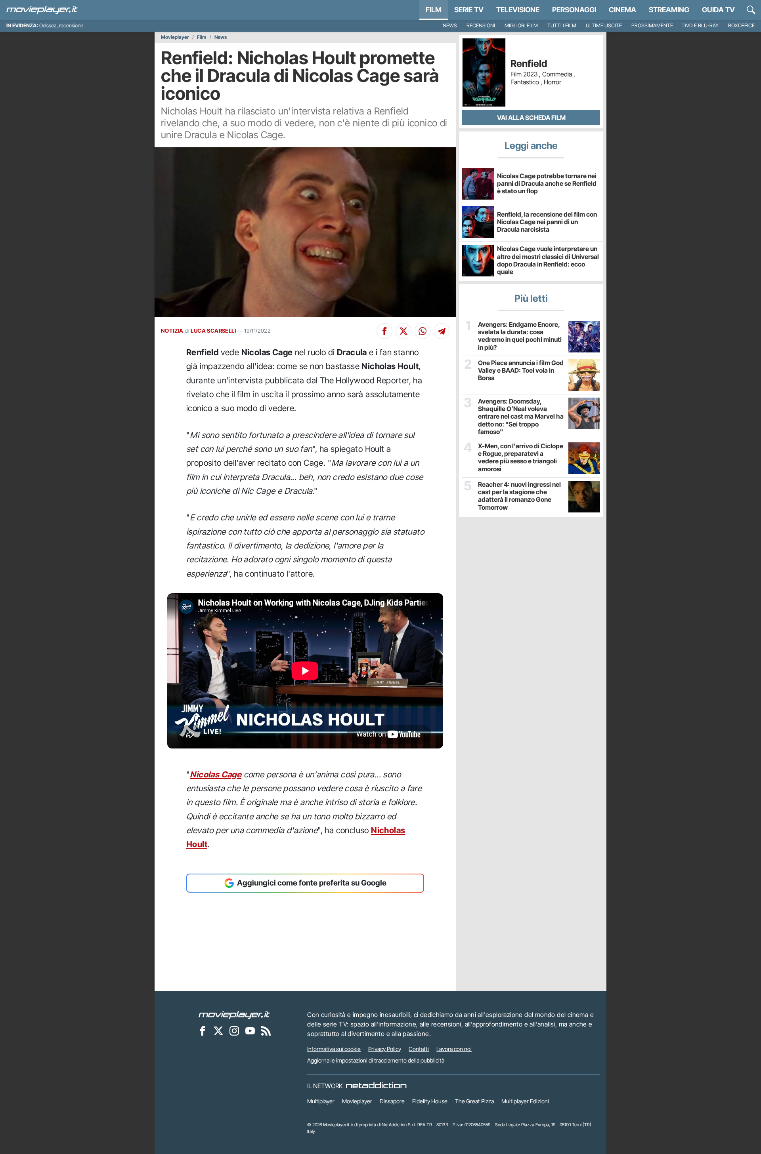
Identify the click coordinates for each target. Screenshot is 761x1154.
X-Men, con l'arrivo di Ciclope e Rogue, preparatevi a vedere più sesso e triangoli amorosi (520, 457)
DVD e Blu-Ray (701, 26)
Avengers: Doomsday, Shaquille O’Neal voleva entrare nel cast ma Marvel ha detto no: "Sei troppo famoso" (521, 417)
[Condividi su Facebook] (384, 331)
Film (434, 10)
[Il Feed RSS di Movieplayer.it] (266, 1031)
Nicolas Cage (215, 774)
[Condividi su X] (403, 331)
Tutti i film (561, 26)
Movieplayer (175, 37)
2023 (530, 74)
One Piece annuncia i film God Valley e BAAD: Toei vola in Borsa (521, 370)
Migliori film (521, 26)
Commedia (557, 74)
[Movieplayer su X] (218, 1031)
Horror (552, 82)
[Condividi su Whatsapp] (422, 331)
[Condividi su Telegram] (441, 331)
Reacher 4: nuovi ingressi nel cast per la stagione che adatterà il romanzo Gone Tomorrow (519, 496)
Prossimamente (652, 26)
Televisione (517, 10)
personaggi (574, 10)
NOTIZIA (172, 331)
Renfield (529, 64)
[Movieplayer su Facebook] (202, 1031)
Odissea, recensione (61, 26)
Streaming (669, 10)
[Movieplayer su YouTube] (250, 1031)
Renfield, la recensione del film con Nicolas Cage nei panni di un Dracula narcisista (547, 221)
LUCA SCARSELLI (213, 331)
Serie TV (469, 10)
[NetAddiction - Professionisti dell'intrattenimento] (376, 1086)
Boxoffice (741, 26)
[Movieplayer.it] (42, 10)
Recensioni (481, 26)
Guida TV (718, 10)
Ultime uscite (604, 26)
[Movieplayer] (234, 1015)
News (450, 26)
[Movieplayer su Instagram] (234, 1031)
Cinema (622, 10)
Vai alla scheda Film (531, 118)
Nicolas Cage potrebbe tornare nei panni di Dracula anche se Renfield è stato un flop (547, 183)
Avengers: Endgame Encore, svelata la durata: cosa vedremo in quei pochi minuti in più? (520, 336)
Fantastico (525, 82)
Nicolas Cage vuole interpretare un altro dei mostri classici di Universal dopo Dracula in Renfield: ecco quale (548, 260)
